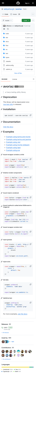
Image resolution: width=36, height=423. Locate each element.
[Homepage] (18, 3)
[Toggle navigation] (3, 3)
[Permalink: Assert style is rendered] (1, 193)
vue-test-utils (8, 104)
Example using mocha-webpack (17, 145)
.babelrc (8, 61)
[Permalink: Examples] (1, 131)
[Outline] (33, 79)
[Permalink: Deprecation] (1, 97)
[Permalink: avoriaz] (1, 86)
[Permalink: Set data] (1, 279)
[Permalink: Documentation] (1, 121)
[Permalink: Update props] (1, 298)
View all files (18, 73)
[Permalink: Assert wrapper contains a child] (1, 154)
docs (7, 41)
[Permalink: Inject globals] (1, 239)
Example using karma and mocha (18, 137)
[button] (30, 115)
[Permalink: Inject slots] (1, 261)
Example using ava (13, 150)
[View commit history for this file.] (8, 29)
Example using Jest (13, 142)
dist (7, 37)
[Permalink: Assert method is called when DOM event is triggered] (1, 206)
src (7, 49)
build (7, 33)
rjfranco (9, 26)
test (7, 53)
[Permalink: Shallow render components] (1, 172)
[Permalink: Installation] (1, 109)
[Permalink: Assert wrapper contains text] (1, 227)
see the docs (22, 314)
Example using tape (13, 147)
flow (7, 45)
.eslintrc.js (9, 69)
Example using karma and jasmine (18, 139)
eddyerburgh (9, 9)
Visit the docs (8, 127)
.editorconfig (10, 65)
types (7, 57)
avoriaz (19, 9)
